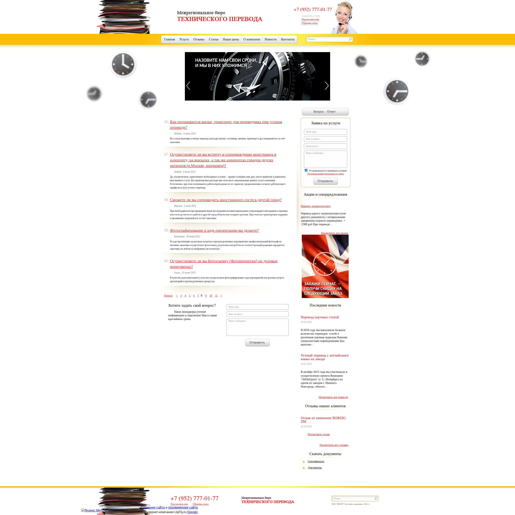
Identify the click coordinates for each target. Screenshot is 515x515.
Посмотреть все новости (333, 397)
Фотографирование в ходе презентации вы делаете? (214, 230)
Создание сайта (153, 507)
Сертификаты (316, 461)
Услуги (184, 39)
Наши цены (231, 39)
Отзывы (198, 39)
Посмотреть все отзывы (334, 445)
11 (216, 295)
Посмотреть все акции (334, 233)
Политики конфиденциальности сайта (326, 174)
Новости (271, 39)
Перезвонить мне (310, 19)
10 (210, 295)
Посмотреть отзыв (319, 434)
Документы (315, 467)
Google (192, 512)
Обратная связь (309, 23)
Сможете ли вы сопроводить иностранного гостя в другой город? (226, 199)
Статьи (213, 39)
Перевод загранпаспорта (315, 206)
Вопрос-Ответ (325, 112)
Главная (169, 39)
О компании (251, 39)
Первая (168, 295)
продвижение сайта (183, 507)
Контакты (288, 39)
